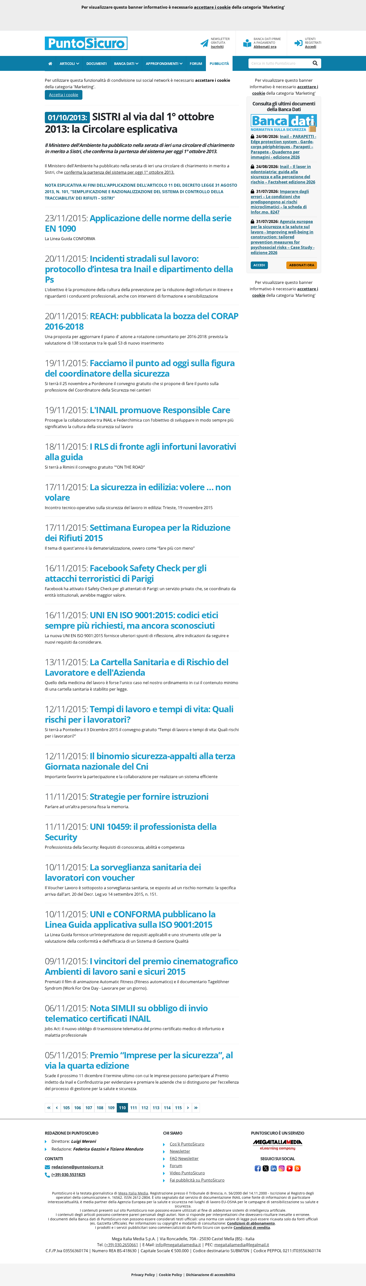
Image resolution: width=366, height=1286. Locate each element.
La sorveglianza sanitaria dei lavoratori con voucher (123, 872)
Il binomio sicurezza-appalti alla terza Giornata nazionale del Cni (140, 761)
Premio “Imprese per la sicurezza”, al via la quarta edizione (139, 1060)
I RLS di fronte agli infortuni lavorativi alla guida (140, 451)
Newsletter (180, 1151)
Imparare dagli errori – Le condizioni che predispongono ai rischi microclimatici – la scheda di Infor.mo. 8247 (280, 202)
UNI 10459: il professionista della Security (130, 831)
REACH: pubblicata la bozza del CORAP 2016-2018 (142, 321)
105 (66, 1107)
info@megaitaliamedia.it (178, 1244)
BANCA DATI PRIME (267, 39)
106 (77, 1107)
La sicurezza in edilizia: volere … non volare (138, 492)
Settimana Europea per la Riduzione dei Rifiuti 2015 (137, 532)
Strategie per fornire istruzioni (149, 796)
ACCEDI (259, 265)
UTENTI (310, 39)
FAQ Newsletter (184, 1158)
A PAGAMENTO (264, 42)
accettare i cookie (212, 7)
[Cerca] (315, 63)
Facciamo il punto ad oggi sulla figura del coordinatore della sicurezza (140, 368)
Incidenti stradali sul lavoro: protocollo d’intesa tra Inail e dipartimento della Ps (139, 268)
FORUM (196, 63)
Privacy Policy (143, 1274)
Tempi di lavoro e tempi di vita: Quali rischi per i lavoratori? (139, 714)
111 (133, 1107)
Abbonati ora (265, 46)
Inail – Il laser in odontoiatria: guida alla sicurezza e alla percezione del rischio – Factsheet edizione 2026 (283, 174)
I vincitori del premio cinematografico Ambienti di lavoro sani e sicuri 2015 (141, 966)
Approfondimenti (162, 63)
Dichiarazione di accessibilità (210, 1274)
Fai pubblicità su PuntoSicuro (197, 1180)
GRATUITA (218, 42)
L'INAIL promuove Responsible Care (160, 410)
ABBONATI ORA (301, 265)
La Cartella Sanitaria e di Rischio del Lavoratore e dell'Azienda (136, 667)
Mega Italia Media (133, 1193)
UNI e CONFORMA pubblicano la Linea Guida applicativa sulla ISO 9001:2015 (130, 919)
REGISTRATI (313, 42)
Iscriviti (217, 46)
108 (100, 1107)
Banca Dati (124, 63)
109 (111, 1107)
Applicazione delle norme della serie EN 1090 (138, 223)
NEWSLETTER (220, 39)
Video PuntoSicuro (187, 1173)
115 (178, 1107)
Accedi (310, 46)
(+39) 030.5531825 (68, 1174)
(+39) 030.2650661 (121, 1244)
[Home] (50, 63)
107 (88, 1107)
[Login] (299, 43)
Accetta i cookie (63, 94)
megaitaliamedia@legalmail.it (241, 1244)
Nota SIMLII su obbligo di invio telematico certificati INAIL (126, 1013)
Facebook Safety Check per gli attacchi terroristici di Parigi (125, 573)
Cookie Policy (170, 1274)
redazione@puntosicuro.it (77, 1167)
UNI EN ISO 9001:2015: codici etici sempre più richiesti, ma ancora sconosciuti (131, 620)
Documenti (96, 63)
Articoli (67, 63)
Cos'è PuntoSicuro (187, 1144)
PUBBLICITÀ (219, 63)
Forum (176, 1165)
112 (144, 1107)
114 (167, 1107)
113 (156, 1107)
